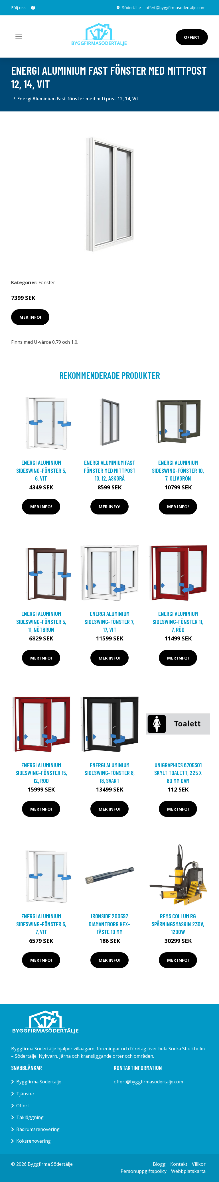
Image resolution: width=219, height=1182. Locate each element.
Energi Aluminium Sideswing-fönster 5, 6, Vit (41, 470)
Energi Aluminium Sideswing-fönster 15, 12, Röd (41, 772)
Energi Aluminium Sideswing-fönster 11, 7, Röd (178, 621)
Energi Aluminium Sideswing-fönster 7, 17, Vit (109, 621)
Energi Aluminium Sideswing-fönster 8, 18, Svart (110, 772)
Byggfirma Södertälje (38, 1082)
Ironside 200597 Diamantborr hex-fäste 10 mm (109, 923)
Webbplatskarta (188, 1171)
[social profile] (33, 7)
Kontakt (178, 1164)
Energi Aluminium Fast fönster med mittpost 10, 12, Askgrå (109, 470)
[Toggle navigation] (19, 36)
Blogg (159, 1164)
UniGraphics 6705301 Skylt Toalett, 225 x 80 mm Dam (178, 772)
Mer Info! (30, 317)
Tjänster (25, 1094)
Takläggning (30, 1117)
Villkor (199, 1164)
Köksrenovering (33, 1141)
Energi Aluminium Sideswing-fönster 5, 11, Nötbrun (41, 621)
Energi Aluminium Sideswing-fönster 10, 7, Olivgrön (178, 470)
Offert (192, 37)
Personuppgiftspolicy (144, 1171)
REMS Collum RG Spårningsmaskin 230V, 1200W (178, 923)
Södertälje (131, 7)
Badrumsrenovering (38, 1129)
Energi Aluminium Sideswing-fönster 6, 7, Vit (41, 923)
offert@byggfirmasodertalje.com (175, 7)
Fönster (46, 282)
